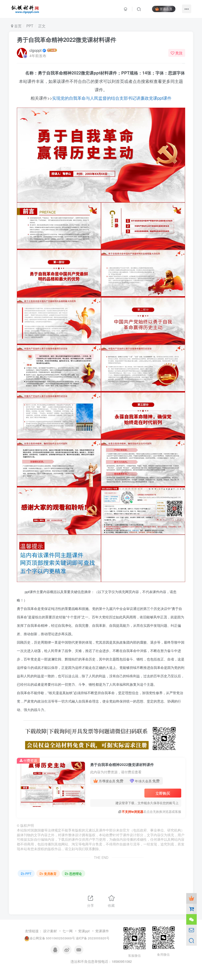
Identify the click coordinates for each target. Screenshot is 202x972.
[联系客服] (191, 919)
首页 (17, 25)
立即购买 (162, 793)
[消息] (191, 930)
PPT (29, 25)
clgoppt (35, 50)
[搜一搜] (191, 940)
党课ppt (84, 930)
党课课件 (102, 930)
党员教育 (50, 873)
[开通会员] (191, 898)
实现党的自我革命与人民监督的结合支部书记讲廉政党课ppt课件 (111, 98)
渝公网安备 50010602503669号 (52, 938)
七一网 (67, 930)
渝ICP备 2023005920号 (92, 938)
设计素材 (50, 930)
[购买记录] (191, 909)
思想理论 (75, 873)
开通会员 (166, 9)
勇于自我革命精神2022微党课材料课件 (66, 39)
